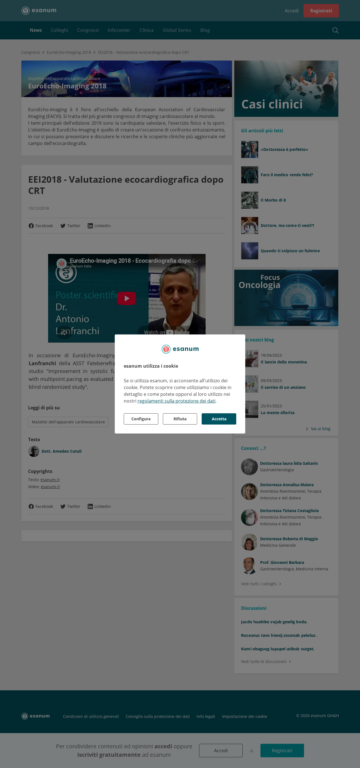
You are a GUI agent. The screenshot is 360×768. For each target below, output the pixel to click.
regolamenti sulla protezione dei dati (176, 401)
